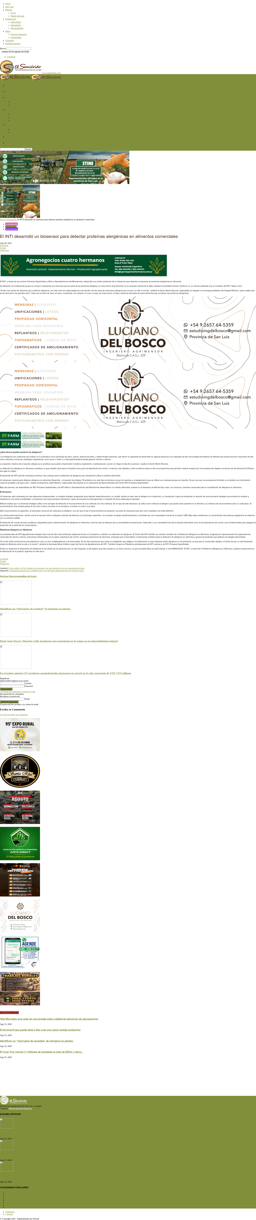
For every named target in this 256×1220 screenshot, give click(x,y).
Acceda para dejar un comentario (14, 715)
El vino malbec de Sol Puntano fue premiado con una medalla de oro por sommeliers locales (45, 568)
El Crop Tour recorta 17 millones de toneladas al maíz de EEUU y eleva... (41, 1052)
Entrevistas (16, 37)
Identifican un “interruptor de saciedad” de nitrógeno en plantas (35, 608)
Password (29, 686)
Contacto (9, 40)
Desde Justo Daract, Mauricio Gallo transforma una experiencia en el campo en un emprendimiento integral (59, 641)
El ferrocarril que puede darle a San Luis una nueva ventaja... (34, 1155)
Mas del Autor (30, 576)
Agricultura (16, 22)
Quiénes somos (12, 43)
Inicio (7, 3)
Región (8, 9)
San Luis (9, 6)
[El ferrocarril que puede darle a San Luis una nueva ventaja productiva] (6, 1149)
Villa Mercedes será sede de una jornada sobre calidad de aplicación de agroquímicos (49, 1019)
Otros (7, 31)
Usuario (28, 683)
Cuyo (13, 12)
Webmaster (10, 1212)
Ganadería (16, 25)
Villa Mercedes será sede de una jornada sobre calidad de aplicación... (40, 1133)
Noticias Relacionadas (11, 576)
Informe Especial (19, 34)
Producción (10, 19)
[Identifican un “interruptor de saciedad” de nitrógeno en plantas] (16, 603)
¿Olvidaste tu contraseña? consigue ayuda (17, 691)
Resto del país (17, 15)
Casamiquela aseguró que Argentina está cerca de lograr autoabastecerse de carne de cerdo (46, 571)
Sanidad (10, 1202)
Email (27, 699)
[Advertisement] (80, 1077)
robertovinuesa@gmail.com (20, 1108)
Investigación (11, 226)
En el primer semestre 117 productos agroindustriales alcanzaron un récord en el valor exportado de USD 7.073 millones (65, 673)
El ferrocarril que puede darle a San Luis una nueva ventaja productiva (40, 1030)
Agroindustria (17, 28)
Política (10, 1205)
